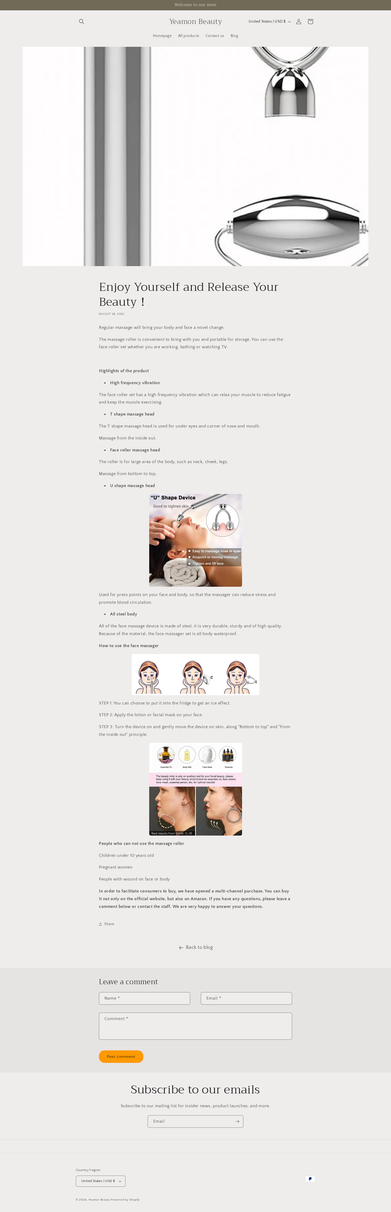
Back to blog (199, 947)
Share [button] (109, 924)
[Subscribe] (237, 1121)
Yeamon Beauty (99, 1199)
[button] (82, 21)
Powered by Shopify (125, 1199)
